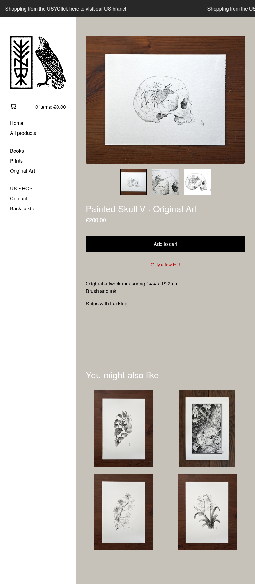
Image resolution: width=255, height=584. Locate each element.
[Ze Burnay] (38, 62)
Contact (18, 198)
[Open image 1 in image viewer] (165, 100)
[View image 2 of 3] (165, 182)
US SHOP (21, 188)
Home (16, 123)
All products (23, 132)
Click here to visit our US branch (85, 8)
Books (17, 150)
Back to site (22, 208)
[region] (127, 8)
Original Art (22, 170)
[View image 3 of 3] (197, 182)
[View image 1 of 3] (133, 182)
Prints (16, 160)
